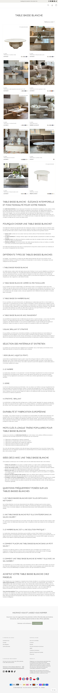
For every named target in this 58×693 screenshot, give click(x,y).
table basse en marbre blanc (32, 302)
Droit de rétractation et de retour (37, 646)
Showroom (32, 654)
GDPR (31, 648)
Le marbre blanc (7, 373)
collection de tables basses (48, 585)
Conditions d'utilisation (34, 650)
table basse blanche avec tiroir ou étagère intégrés (22, 320)
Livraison (32, 642)
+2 (27, 56)
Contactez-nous (38, 591)
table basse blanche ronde (27, 272)
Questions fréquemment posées (36, 652)
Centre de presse (6, 646)
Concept (4, 642)
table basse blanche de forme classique (39, 289)
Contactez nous (6, 640)
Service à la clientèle (34, 640)
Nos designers (6, 644)
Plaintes (31, 644)
